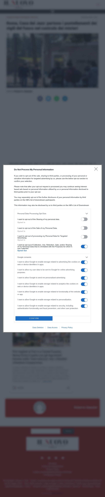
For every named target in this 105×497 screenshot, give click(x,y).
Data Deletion (38, 327)
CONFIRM (34, 318)
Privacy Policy (67, 327)
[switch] (84, 219)
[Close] (96, 169)
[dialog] (52, 248)
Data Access (52, 327)
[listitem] (52, 213)
